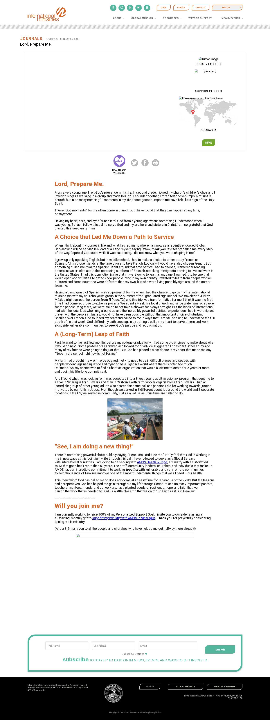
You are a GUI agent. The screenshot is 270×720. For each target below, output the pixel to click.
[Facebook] (113, 8)
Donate (181, 8)
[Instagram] (121, 8)
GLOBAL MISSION (142, 18)
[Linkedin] (130, 8)
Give (208, 142)
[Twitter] (138, 8)
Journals (31, 38)
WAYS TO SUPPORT (200, 18)
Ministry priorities (224, 687)
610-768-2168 (235, 698)
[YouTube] (147, 8)
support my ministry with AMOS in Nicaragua (123, 518)
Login (164, 8)
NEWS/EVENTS (231, 18)
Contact (200, 8)
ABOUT (117, 18)
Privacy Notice (155, 712)
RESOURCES (171, 18)
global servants (185, 687)
